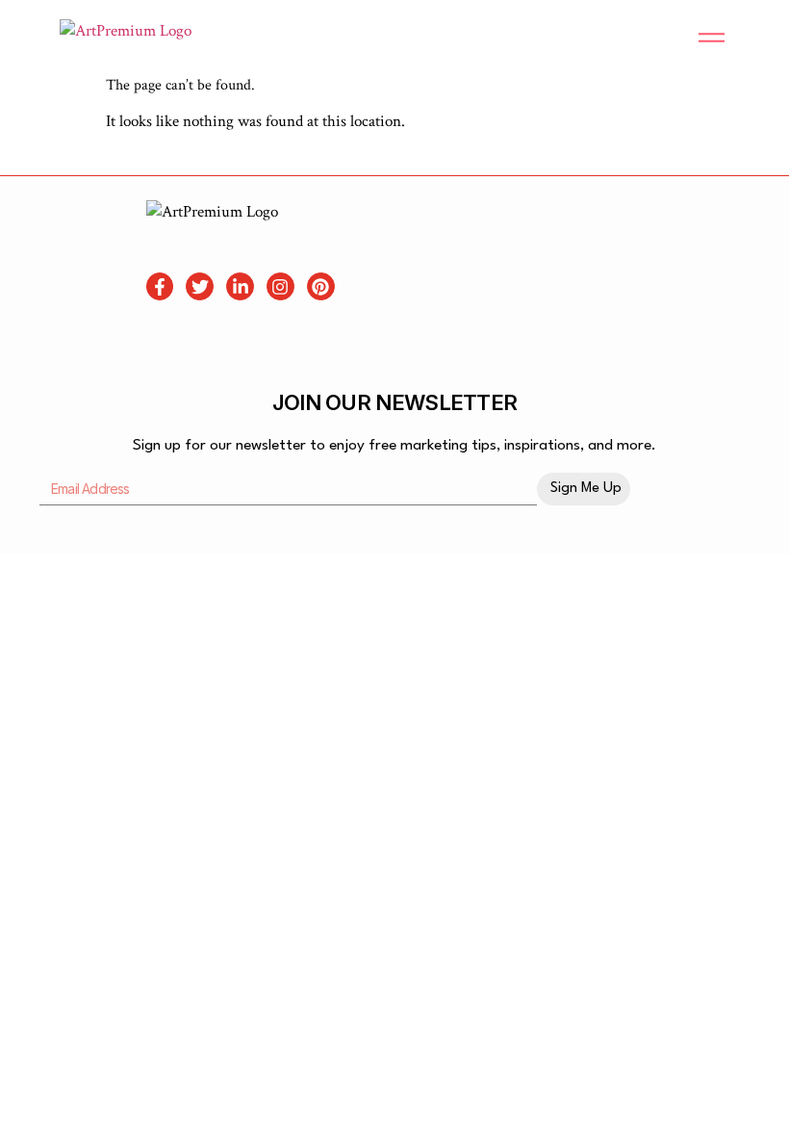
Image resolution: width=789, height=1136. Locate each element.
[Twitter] (200, 286)
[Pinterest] (321, 286)
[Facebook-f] (160, 286)
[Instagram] (280, 286)
